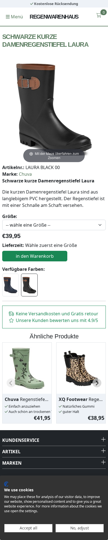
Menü (16, 17)
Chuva (25, 174)
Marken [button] (12, 463)
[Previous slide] (11, 382)
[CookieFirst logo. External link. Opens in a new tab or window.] (6, 484)
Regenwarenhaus (54, 17)
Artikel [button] (11, 452)
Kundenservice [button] (20, 440)
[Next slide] (96, 382)
